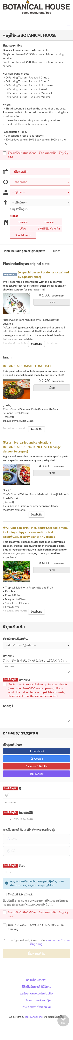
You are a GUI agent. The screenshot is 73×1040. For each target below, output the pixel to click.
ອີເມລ (14, 865)
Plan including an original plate (24, 250)
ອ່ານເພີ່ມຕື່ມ (36, 343)
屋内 (23, 228)
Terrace (22, 222)
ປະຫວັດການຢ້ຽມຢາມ (15, 638)
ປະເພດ (14, 215)
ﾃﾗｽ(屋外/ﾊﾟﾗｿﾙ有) (49, 228)
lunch (57, 250)
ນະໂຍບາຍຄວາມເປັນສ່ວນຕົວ (36, 993)
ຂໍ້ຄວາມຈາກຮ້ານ (12, 45)
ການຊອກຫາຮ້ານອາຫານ (36, 1007)
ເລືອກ (52, 302)
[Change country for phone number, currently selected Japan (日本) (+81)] (8, 819)
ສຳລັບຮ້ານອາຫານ (36, 979)
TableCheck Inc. (34, 1016)
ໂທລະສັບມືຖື (18, 812)
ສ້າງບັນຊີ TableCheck (20, 894)
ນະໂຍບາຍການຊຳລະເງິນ (37, 1000)
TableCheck (36, 773)
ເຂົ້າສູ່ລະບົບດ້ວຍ (12, 744)
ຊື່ (12, 788)
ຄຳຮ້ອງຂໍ (8, 705)
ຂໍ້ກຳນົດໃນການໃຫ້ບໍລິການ (36, 986)
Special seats (23, 235)
